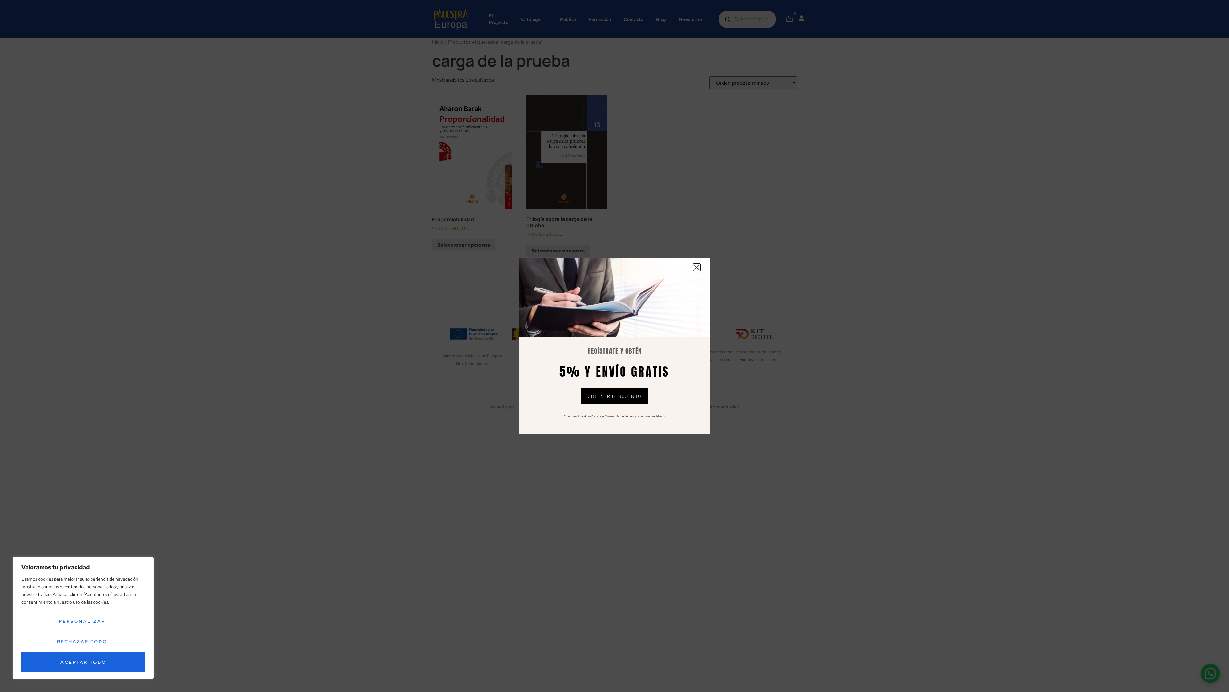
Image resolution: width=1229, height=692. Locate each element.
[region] (83, 618)
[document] (614, 346)
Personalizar (82, 621)
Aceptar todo (83, 662)
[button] (696, 267)
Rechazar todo (82, 642)
